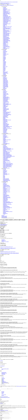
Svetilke (4, 87)
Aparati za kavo (5, 174)
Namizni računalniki (5, 94)
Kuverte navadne (5, 22)
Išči (7, 4)
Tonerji (4, 53)
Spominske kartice (5, 200)
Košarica (8, 5)
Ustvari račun (6, 410)
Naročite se (1, 360)
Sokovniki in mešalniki (6, 206)
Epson (4, 59)
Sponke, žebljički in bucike (6, 28)
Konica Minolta (5, 66)
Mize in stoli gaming (5, 83)
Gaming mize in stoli (5, 115)
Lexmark (4, 57)
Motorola (3, 395)
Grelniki (4, 210)
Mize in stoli (5, 79)
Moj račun (3, 391)
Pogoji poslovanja (4, 372)
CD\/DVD (4, 131)
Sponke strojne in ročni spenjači (7, 27)
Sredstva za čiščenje (5, 147)
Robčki (4, 161)
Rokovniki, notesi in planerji (7, 139)
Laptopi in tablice (5, 93)
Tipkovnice (4, 110)
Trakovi (4, 54)
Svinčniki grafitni (5, 41)
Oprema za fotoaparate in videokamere (7, 211)
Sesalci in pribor (5, 205)
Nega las (4, 212)
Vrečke (4, 142)
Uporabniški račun (11, 5)
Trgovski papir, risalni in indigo (7, 19)
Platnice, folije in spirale (6, 33)
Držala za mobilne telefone (6, 201)
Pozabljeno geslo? (2, 410)
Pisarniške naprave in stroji (6, 12)
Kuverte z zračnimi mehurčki (6, 23)
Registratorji (5, 24)
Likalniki (4, 208)
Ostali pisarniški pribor (6, 34)
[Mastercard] (3, 378)
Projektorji (4, 111)
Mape (4, 25)
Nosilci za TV (5, 194)
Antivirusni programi (5, 101)
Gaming (4, 96)
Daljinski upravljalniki (4, 217)
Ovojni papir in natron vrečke (6, 16)
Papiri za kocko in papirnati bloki (7, 18)
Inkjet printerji (5, 72)
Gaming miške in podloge (6, 112)
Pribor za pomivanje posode (6, 157)
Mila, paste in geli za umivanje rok (7, 166)
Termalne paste (5, 120)
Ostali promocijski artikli (6, 143)
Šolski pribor (5, 14)
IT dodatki (4, 95)
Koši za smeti (5, 88)
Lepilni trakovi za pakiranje (6, 46)
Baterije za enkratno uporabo (6, 197)
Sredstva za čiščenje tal (6, 153)
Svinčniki (4, 141)
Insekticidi (4, 150)
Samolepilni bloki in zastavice (7, 21)
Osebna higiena (5, 151)
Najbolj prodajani (5, 8)
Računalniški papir (5, 15)
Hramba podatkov (5, 99)
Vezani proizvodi (4, 240)
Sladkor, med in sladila (6, 178)
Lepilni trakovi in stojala (6, 31)
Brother (4, 62)
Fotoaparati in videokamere (6, 190)
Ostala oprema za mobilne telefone (7, 204)
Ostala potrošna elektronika (6, 191)
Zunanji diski (5, 132)
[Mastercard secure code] (5, 382)
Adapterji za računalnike (6, 124)
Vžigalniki (4, 137)
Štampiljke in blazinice (6, 30)
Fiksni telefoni (5, 196)
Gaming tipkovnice (5, 113)
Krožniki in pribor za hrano (6, 180)
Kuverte (4, 10)
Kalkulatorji (5, 36)
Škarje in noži (5, 32)
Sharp (4, 70)
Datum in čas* (2, 417)
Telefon (1, 418)
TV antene (4, 193)
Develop (4, 64)
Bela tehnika (4, 189)
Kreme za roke (5, 167)
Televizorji (4, 192)
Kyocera (4, 65)
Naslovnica (3, 215)
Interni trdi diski (5, 123)
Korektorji (4, 44)
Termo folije (4, 55)
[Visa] (2, 379)
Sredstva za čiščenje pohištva (6, 154)
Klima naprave (5, 209)
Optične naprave (5, 121)
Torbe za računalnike (6, 103)
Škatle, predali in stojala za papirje (7, 26)
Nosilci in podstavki (5, 81)
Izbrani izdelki (4, 9)
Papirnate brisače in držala (6, 160)
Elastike (4, 47)
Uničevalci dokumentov (6, 35)
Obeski (4, 138)
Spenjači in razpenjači (6, 37)
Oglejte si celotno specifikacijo (3, 224)
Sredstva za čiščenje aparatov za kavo (7, 165)
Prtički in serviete (5, 181)
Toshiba (4, 68)
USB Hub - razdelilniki (6, 108)
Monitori (4, 105)
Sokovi (4, 177)
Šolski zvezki (5, 48)
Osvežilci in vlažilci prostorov (7, 149)
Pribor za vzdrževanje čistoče (7, 148)
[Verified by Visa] (4, 381)
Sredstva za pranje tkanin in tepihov (7, 155)
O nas (2, 369)
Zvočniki (4, 107)
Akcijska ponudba (4, 394)
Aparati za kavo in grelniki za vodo (7, 207)
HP (4, 60)
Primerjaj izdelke (2, 5)
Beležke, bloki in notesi (6, 17)
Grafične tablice (5, 106)
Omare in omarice (5, 80)
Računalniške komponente (6, 97)
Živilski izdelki (5, 173)
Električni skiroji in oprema (6, 186)
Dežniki (4, 140)
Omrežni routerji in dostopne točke (7, 128)
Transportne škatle (5, 45)
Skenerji (4, 73)
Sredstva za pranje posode (6, 152)
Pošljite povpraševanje (3, 223)
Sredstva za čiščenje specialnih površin (7, 163)
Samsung (4, 58)
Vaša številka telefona (2, 411)
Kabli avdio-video (5, 125)
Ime (0, 412)
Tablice (4, 102)
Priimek (1, 413)
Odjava (2, 393)
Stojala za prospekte (5, 85)
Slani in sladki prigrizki (6, 179)
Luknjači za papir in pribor (6, 38)
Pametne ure (5, 188)
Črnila (4, 52)
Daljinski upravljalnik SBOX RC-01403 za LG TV (7, 248)
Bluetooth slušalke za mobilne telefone (8, 202)
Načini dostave (3, 374)
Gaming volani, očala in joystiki (7, 114)
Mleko (4, 176)
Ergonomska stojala (5, 86)
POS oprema (5, 130)
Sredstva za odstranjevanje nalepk (7, 164)
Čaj (4, 175)
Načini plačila (3, 373)
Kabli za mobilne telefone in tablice (7, 126)
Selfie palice (4, 203)
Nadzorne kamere (5, 213)
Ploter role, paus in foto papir (6, 20)
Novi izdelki (4, 7)
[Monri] (3, 383)
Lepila (4, 29)
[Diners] (3, 380)
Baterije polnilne (5, 198)
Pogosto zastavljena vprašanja (5, 241)
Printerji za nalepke (5, 117)
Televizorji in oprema (4, 216)
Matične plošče (5, 119)
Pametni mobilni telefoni (6, 195)
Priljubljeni (5, 5)
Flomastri (4, 43)
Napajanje (4, 122)
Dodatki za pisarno (5, 82)
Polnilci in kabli (5, 199)
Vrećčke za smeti (5, 159)
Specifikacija (3, 239)
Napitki (4, 172)
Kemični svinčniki (5, 39)
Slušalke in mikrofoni (6, 109)
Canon (4, 56)
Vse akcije (4, 50)
